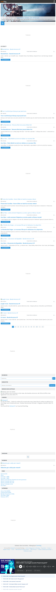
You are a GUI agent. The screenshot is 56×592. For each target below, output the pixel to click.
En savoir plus (5, 59)
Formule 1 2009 (5, 478)
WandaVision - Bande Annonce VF (10, 54)
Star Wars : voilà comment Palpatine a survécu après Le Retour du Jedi (21, 217)
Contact (49, 548)
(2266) (6, 492)
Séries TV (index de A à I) (7, 481)
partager (30, 570)
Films (2, 475)
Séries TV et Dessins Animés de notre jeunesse (13, 479)
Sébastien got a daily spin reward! (10, 467)
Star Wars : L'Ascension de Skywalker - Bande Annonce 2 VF (18, 243)
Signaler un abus (6, 549)
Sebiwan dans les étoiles (28, 18)
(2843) (5, 491)
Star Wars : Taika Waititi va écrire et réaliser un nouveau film (18, 143)
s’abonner (21, 570)
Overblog (38, 545)
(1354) (7, 494)
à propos (38, 570)
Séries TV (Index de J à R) (7, 482)
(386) (5, 495)
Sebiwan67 (12, 406)
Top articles (43, 548)
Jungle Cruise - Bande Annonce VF (10, 304)
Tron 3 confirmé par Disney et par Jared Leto (13, 116)
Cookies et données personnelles (45, 549)
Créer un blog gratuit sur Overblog (33, 548)
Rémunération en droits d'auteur (22, 549)
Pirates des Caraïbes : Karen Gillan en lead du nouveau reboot (19, 203)
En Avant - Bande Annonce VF (9, 317)
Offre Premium (34, 549)
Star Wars (3, 485)
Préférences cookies (28, 551)
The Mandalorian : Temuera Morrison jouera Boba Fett (16, 129)
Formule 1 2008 (5, 477)
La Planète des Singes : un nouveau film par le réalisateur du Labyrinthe (22, 229)
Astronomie (4, 474)
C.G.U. (13, 549)
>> (42, 326)
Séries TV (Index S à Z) (7, 484)
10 (36, 326)
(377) (4, 497)
